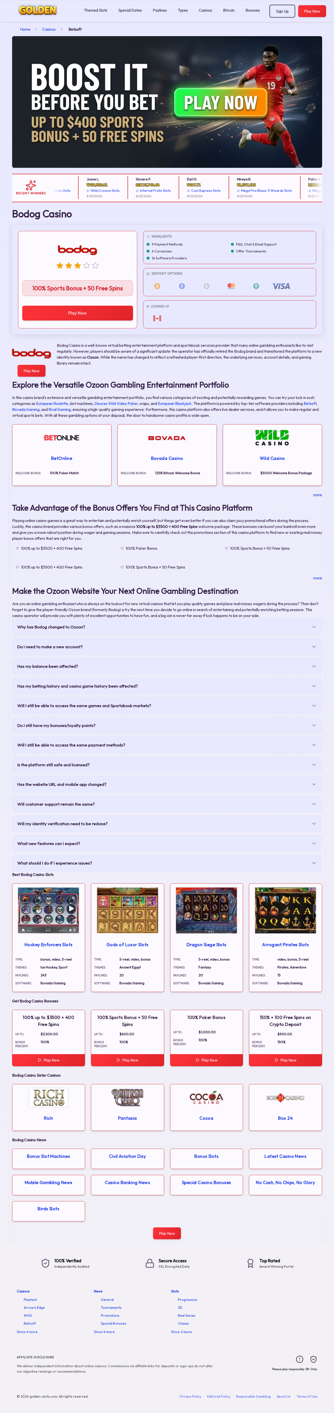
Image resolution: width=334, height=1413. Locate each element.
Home (25, 29)
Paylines (160, 10)
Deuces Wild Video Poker (116, 403)
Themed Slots (95, 10)
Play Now (312, 11)
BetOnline (61, 458)
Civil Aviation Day (127, 1156)
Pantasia (127, 1118)
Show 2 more (181, 1332)
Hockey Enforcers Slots (48, 944)
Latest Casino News (285, 1156)
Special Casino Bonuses (206, 1182)
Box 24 (285, 1118)
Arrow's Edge (34, 1307)
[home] (41, 18)
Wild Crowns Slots (92, 190)
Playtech (30, 1299)
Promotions (110, 1315)
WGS (28, 1315)
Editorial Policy (218, 1396)
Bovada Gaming (26, 409)
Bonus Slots (206, 1156)
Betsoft (310, 403)
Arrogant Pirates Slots (285, 944)
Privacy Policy (190, 1396)
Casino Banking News (127, 1182)
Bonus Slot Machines (48, 1156)
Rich (48, 1118)
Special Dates (130, 10)
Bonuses (252, 10)
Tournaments (111, 1307)
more (317, 494)
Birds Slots (48, 1209)
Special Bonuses (113, 1323)
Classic (183, 1323)
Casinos (205, 10)
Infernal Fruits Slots (142, 190)
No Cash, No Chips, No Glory (285, 1182)
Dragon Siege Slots (206, 944)
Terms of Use (307, 1396)
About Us (284, 1396)
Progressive (187, 1299)
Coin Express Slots (193, 190)
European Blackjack (175, 403)
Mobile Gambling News (48, 1182)
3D (180, 1307)
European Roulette (52, 403)
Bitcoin (229, 10)
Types (183, 10)
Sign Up (282, 11)
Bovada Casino (167, 458)
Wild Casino (272, 458)
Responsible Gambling (253, 1396)
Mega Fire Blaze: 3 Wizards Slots (253, 190)
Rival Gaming (59, 409)
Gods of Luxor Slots (128, 944)
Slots (175, 1291)
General (107, 1299)
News (98, 1291)
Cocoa (206, 1118)
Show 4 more (27, 1332)
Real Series (186, 1315)
